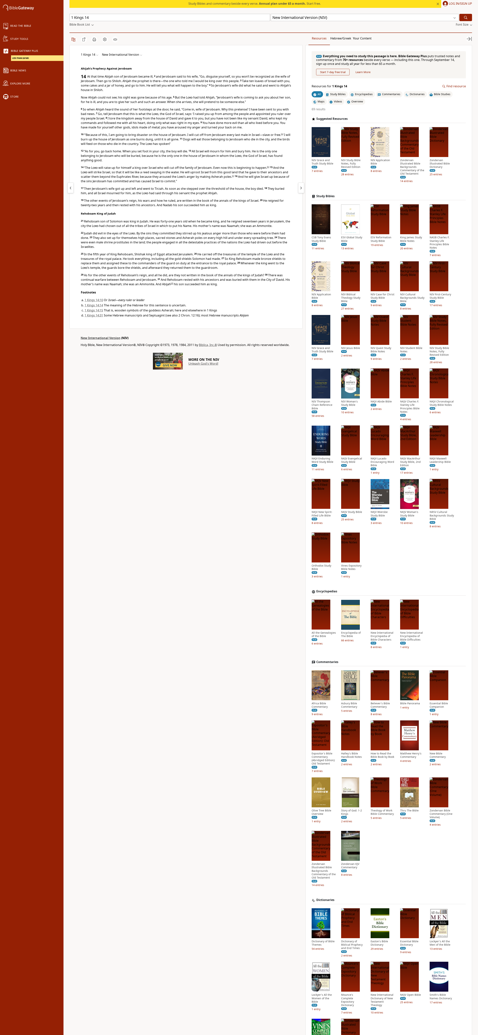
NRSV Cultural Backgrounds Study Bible (442, 515)
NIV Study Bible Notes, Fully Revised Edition (351, 164)
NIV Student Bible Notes (411, 349)
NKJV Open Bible (410, 995)
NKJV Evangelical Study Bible (351, 460)
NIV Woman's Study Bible (349, 403)
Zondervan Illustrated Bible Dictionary (440, 164)
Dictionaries (325, 900)
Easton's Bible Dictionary (379, 943)
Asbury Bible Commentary (349, 705)
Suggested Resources (332, 119)
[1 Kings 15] (301, 188)
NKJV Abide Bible (381, 401)
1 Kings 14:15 (94, 310)
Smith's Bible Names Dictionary (441, 996)
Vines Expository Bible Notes (351, 567)
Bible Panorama (410, 703)
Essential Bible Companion (439, 705)
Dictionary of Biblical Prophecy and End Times (352, 945)
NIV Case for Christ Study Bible (382, 296)
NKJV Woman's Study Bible (409, 513)
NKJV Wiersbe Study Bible (379, 513)
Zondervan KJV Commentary (350, 865)
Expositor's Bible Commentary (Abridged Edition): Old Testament (323, 758)
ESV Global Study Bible (351, 239)
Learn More (363, 72)
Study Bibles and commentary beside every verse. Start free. (254, 3)
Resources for (329, 86)
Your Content (362, 38)
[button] (456, 4)
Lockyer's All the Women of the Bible (322, 998)
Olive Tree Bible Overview (321, 812)
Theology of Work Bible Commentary (382, 812)
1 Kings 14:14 (94, 305)
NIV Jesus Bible (350, 348)
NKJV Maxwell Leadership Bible (440, 460)
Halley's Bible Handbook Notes (351, 755)
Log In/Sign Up (460, 4)
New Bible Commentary (438, 755)
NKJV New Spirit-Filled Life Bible (322, 513)
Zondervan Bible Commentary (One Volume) (441, 814)
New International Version (100, 338)
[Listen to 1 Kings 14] (115, 39)
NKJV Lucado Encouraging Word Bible (382, 462)
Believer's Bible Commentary (380, 705)
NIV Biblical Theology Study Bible (350, 298)
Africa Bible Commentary (320, 705)
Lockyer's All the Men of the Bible (440, 943)
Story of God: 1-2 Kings (351, 812)
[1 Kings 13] (71, 188)
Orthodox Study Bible (321, 567)
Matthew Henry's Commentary (410, 755)
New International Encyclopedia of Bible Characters (382, 636)
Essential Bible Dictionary (409, 943)
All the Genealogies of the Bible (324, 634)
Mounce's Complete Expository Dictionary (347, 1000)
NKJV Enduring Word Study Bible (322, 460)
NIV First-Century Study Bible (440, 296)
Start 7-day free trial (333, 72)
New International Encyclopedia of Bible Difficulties (411, 636)
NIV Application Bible (380, 162)
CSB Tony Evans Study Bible (321, 239)
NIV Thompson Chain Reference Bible (322, 405)
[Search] (465, 17)
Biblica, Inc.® (208, 345)
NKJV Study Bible (351, 512)
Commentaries (327, 662)
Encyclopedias (326, 591)
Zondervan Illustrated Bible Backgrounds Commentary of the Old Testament (412, 167)
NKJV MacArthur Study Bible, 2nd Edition (410, 462)
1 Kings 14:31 (94, 315)
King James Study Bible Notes (411, 239)
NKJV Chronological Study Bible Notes (442, 403)
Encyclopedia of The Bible (351, 634)
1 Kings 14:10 (94, 300)
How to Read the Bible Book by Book (382, 755)
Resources (319, 38)
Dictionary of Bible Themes (323, 943)
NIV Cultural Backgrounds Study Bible (412, 298)
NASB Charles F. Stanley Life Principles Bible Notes (439, 243)
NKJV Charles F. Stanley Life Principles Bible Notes (410, 407)
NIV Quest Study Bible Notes (381, 349)
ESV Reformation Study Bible (381, 239)
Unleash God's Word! (203, 364)
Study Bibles (325, 196)
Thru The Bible (409, 810)
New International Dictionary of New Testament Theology (382, 1000)
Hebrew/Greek (340, 38)
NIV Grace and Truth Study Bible (322, 162)
